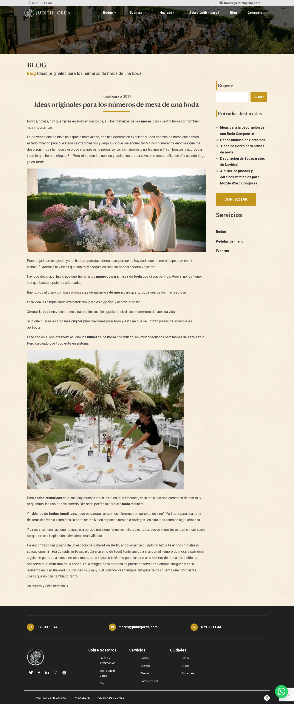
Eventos (136, 13)
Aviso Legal (82, 697)
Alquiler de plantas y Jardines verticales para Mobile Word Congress (239, 177)
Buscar (225, 85)
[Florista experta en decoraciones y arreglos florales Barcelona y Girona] (47, 13)
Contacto (255, 13)
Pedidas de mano (229, 241)
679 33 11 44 (42, 3)
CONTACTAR (236, 199)
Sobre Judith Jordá (204, 13)
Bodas (108, 13)
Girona (185, 658)
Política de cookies (110, 697)
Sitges (185, 665)
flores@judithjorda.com (242, 3)
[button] (281, 691)
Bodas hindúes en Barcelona (243, 140)
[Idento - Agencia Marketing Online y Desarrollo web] (267, 698)
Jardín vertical (149, 681)
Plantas (145, 673)
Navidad (165, 13)
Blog (233, 13)
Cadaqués (187, 673)
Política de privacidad (51, 697)
